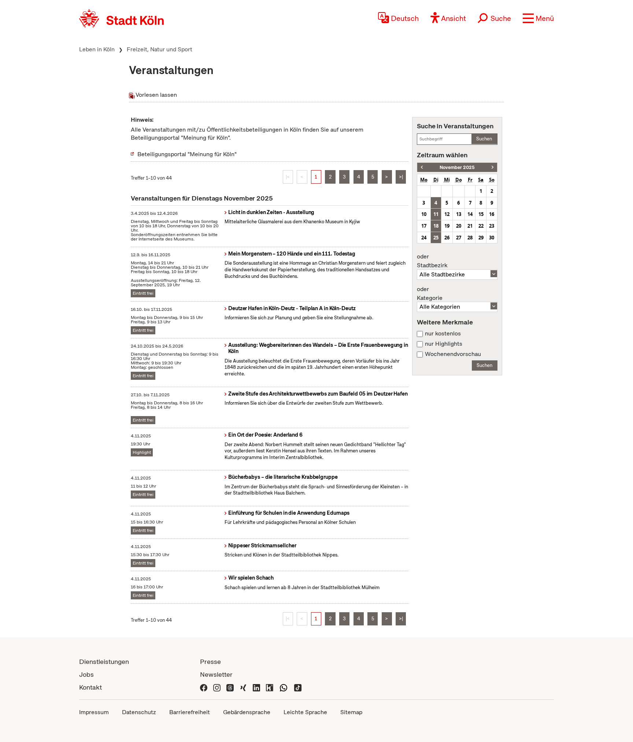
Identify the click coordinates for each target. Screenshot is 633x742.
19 (446, 226)
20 (458, 226)
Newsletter (216, 674)
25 (435, 237)
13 (458, 214)
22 (481, 226)
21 (470, 226)
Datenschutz (139, 712)
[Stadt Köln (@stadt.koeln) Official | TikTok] (298, 687)
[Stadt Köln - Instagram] (217, 687)
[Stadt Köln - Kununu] (269, 687)
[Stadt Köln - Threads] (230, 687)
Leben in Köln (97, 49)
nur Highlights (443, 344)
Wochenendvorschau (453, 354)
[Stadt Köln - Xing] (243, 687)
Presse (210, 661)
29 (481, 237)
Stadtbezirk (432, 261)
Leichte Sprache (305, 712)
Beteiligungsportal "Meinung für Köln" (187, 154)
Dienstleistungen (104, 661)
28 (470, 237)
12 (446, 214)
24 (423, 237)
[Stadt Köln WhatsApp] (283, 687)
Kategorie (430, 294)
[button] (538, 18)
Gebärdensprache (246, 712)
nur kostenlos (443, 334)
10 (423, 214)
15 (481, 214)
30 (491, 237)
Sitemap (351, 712)
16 (491, 214)
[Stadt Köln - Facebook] (203, 687)
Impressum (94, 712)
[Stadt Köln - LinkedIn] (256, 687)
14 (470, 214)
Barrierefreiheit (189, 712)
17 (423, 226)
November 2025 (457, 167)
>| (401, 177)
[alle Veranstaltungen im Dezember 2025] (492, 167)
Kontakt (90, 687)
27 (458, 237)
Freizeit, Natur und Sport (159, 49)
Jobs (86, 674)
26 (446, 237)
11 (435, 214)
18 (435, 226)
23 (491, 226)
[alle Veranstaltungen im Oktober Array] (421, 167)
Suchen (484, 139)
